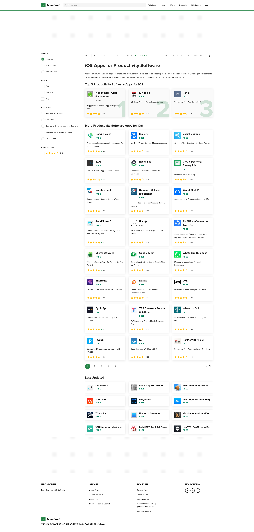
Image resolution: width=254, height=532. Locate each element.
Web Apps (195, 5)
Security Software (179, 56)
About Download (96, 490)
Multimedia (129, 56)
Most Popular (51, 65)
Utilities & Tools (199, 56)
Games (105, 56)
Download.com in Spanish (99, 504)
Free (47, 86)
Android (182, 5)
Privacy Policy (142, 490)
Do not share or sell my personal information (146, 505)
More (207, 5)
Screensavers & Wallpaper (162, 56)
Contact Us (93, 499)
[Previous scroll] (95, 56)
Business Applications (55, 113)
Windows (152, 5)
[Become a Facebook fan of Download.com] (187, 490)
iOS (171, 5)
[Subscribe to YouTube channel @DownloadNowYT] (198, 490)
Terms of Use (142, 495)
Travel (190, 56)
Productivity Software (142, 56)
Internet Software (117, 56)
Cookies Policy (143, 499)
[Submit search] (66, 5)
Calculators (50, 120)
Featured (49, 59)
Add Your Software (97, 495)
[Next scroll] (209, 56)
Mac (163, 5)
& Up (62, 153)
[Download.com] (50, 5)
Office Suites (51, 139)
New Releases (51, 72)
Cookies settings (144, 511)
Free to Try (50, 92)
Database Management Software (59, 132)
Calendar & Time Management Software (62, 126)
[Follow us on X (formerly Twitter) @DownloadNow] (192, 490)
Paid (47, 99)
